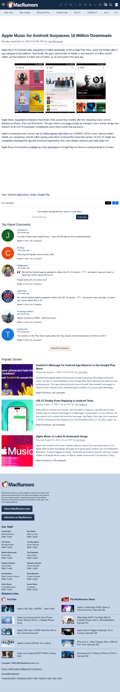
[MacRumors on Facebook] (70, 4)
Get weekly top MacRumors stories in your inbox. (60, 211)
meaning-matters (25, 311)
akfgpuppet (22, 265)
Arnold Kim (6, 531)
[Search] (112, 5)
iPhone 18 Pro (43, 12)
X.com (9, 536)
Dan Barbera (7, 574)
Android (11, 194)
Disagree (37, 241)
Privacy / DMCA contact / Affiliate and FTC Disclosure (22, 669)
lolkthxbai (22, 291)
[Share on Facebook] (115, 202)
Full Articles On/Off (24, 678)
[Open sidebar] (116, 5)
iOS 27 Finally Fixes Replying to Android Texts (64, 400)
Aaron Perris (32, 584)
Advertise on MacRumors (18, 517)
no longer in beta (70, 123)
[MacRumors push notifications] (90, 4)
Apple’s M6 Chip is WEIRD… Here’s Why (36, 609)
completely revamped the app (17, 140)
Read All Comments (60, 348)
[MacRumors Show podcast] (60, 4)
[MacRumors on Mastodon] (80, 4)
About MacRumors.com (17, 508)
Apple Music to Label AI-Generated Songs (62, 436)
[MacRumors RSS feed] (95, 4)
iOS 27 (77, 12)
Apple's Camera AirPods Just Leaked (34, 643)
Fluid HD (42, 678)
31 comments (8, 203)
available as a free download (43, 147)
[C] (8, 259)
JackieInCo (22, 230)
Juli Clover (83, 372)
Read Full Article (43, 393)
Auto (49, 678)
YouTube (11, 599)
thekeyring (22, 329)
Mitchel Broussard (9, 552)
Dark (59, 678)
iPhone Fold (62, 12)
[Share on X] (108, 202)
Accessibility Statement (10, 674)
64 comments (59, 393)
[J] (8, 241)
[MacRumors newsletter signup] (100, 4)
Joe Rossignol (55, 41)
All (116, 12)
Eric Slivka (31, 531)
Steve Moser (7, 584)
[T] (8, 340)
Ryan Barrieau (33, 574)
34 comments (59, 425)
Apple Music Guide (26, 194)
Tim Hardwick (81, 404)
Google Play (43, 194)
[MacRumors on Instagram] (65, 4)
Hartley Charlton (8, 563)
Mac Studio (25, 12)
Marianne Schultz (34, 563)
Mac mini (9, 12)
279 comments (59, 460)
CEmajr (20, 248)
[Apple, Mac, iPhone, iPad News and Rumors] (22, 8)
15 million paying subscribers (54, 133)
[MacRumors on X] (75, 4)
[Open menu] (3, 5)
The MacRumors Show (82, 599)
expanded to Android (25, 119)
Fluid (36, 678)
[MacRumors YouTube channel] (85, 4)
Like (31, 241)
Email (4, 536)
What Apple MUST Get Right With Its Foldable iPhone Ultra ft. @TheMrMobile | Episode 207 (96, 620)
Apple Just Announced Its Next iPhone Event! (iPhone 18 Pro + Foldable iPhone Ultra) (35, 620)
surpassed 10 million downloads (49, 50)
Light (54, 678)
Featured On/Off (8, 678)
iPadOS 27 (92, 12)
